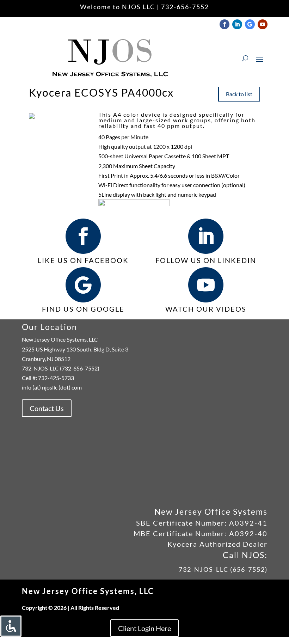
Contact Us (47, 408)
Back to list (239, 94)
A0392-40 (248, 533)
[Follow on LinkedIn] (237, 24)
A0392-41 (247, 523)
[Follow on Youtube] (263, 24)
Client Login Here (144, 628)
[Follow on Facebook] (224, 24)
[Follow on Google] (250, 24)
